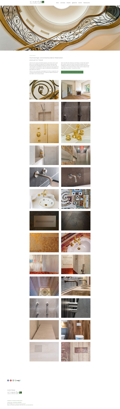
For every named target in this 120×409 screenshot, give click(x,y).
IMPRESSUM (9, 400)
